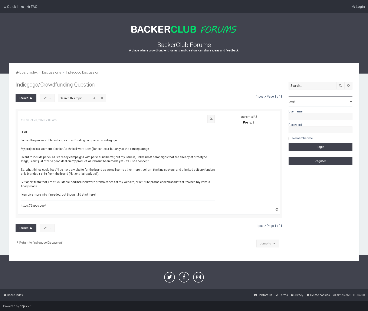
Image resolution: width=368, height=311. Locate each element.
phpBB (24, 306)
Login (292, 101)
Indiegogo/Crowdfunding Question (55, 85)
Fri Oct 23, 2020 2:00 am (40, 120)
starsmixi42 (248, 116)
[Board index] (184, 29)
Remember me (302, 138)
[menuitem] (32, 7)
